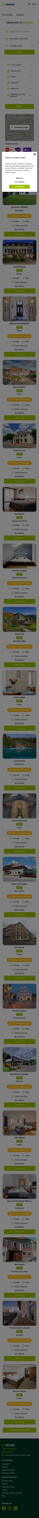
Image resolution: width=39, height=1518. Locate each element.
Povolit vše (19, 187)
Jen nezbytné (19, 182)
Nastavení (19, 178)
